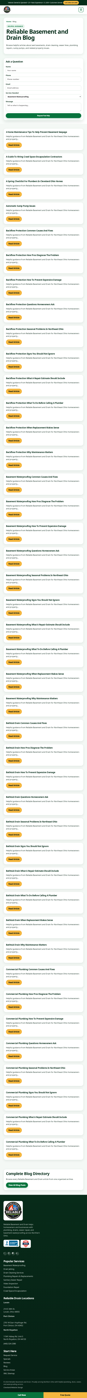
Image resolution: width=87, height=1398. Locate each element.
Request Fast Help (43, 115)
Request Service (10, 1355)
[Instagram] (9, 1253)
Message (9, 101)
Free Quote (65, 1395)
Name (8, 67)
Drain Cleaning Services (14, 1272)
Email (8, 84)
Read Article (13, 145)
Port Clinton (9, 1316)
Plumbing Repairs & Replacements (18, 1276)
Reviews (7, 1362)
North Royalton (11, 1330)
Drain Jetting (9, 1269)
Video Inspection (11, 1283)
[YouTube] (13, 1253)
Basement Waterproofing (14, 1265)
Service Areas (9, 1370)
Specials (7, 1359)
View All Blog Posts (16, 1185)
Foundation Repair (11, 1287)
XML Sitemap (9, 1373)
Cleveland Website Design (13, 1387)
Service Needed (12, 93)
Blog (5, 1366)
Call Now (22, 1395)
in (16, 1253)
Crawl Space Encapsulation (15, 1291)
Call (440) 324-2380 (71, 3)
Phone (8, 75)
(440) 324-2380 (10, 1343)
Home (8, 21)
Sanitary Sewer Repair (13, 1280)
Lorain (6, 1302)
